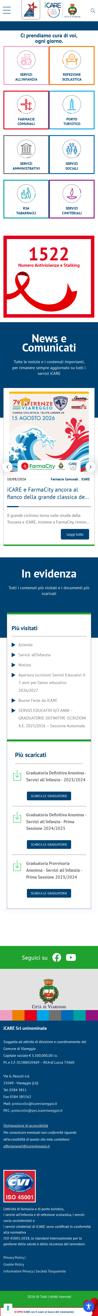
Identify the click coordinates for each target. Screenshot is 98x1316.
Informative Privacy (18, 1271)
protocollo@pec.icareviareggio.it (36, 1110)
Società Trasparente (51, 1271)
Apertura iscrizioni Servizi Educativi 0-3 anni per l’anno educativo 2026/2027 (52, 682)
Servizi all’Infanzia (34, 654)
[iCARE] (62, 13)
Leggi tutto (75, 534)
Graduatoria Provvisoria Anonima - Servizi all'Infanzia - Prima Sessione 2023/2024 (54, 870)
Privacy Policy (13, 1257)
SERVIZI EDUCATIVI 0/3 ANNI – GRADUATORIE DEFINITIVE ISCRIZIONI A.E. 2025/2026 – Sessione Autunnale (52, 718)
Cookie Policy (13, 1264)
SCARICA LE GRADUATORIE (49, 796)
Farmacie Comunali (64, 479)
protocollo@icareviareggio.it (34, 1103)
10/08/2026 (16, 479)
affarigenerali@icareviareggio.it (26, 1146)
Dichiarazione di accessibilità (25, 1125)
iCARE (85, 479)
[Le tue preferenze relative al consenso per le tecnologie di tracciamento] (8, 1308)
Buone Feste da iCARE (37, 700)
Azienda (25, 644)
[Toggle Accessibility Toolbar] (89, 1307)
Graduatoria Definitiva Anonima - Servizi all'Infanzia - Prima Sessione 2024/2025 (56, 821)
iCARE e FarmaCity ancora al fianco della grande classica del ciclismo (47, 497)
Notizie (24, 665)
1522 (48, 253)
